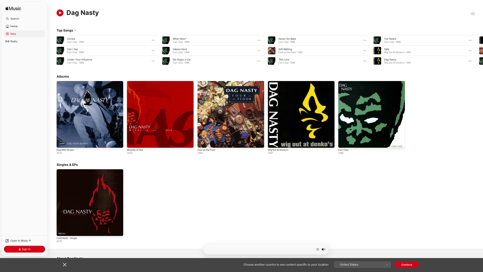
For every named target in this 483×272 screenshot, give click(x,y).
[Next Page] (479, 51)
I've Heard (390, 38)
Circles (71, 38)
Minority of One (136, 82)
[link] (66, 30)
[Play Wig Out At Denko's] (272, 143)
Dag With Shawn (66, 82)
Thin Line (283, 59)
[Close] (64, 264)
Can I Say (72, 49)
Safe (386, 49)
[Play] (60, 12)
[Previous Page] (52, 51)
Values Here (180, 49)
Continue (406, 264)
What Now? (179, 38)
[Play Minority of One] (132, 143)
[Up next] (317, 249)
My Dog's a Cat (182, 59)
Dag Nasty (390, 59)
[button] (24, 18)
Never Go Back (287, 38)
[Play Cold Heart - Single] (61, 231)
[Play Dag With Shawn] (61, 143)
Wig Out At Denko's (279, 82)
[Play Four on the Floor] (202, 143)
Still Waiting (285, 49)
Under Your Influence (79, 59)
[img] (13, 8)
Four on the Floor (208, 82)
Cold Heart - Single (68, 170)
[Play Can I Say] (343, 143)
